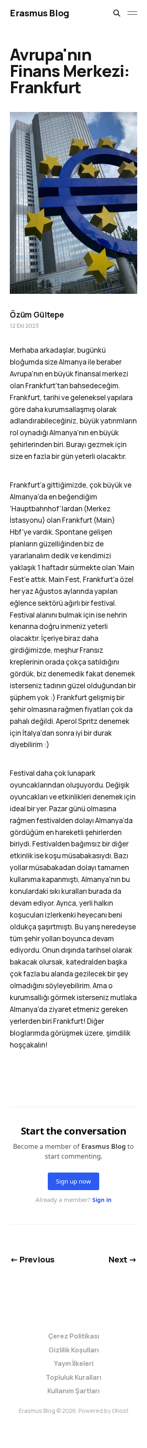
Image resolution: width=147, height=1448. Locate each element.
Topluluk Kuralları (73, 1377)
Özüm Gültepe (37, 314)
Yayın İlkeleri (74, 1363)
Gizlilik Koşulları (74, 1349)
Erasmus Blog (39, 13)
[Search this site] (117, 13)
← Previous (32, 1259)
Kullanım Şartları (73, 1390)
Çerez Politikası (73, 1336)
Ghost (120, 1410)
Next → (123, 1259)
